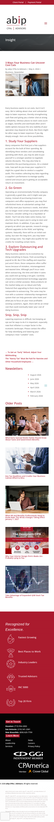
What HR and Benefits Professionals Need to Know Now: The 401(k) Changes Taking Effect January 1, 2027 (25, 517)
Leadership (10, 743)
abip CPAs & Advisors (17, 69)
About (8, 740)
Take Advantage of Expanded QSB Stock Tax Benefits (24, 596)
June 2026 (34, 379)
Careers (31, 743)
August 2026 (35, 375)
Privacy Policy (34, 746)
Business (9, 72)
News (30, 740)
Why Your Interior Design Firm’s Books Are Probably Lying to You (23, 557)
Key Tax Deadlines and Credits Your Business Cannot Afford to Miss (25, 477)
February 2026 (36, 396)
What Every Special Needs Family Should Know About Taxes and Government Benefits (25, 439)
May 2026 (34, 383)
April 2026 (34, 387)
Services (9, 746)
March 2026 (35, 392)
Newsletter (19, 72)
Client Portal (18, 2)
